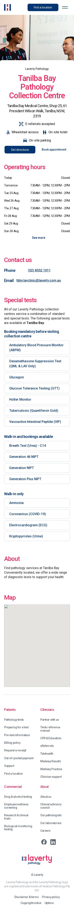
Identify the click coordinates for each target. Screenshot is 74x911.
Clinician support (51, 776)
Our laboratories (50, 823)
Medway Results (50, 761)
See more (38, 237)
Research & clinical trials (16, 817)
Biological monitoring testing (18, 828)
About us (45, 796)
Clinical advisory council (50, 806)
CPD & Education (50, 738)
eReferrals (47, 745)
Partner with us (49, 719)
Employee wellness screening (16, 806)
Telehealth (46, 753)
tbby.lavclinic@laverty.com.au (38, 280)
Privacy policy (51, 897)
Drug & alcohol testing (18, 796)
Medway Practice (51, 769)
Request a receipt (15, 750)
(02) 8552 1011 (39, 270)
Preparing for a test (16, 727)
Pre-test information (17, 735)
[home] (7, 7)
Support (9, 765)
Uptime (49, 903)
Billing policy (12, 742)
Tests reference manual (50, 729)
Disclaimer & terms (26, 897)
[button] (65, 7)
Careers (45, 830)
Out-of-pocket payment (18, 758)
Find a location (13, 773)
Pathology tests (14, 719)
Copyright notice (31, 903)
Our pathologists (50, 815)
